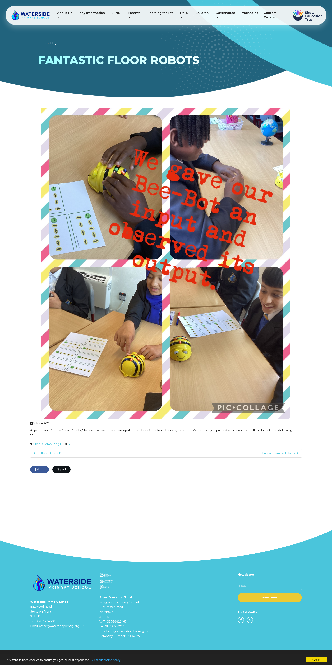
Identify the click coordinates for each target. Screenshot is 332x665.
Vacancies (250, 13)
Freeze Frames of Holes (278, 453)
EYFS (184, 13)
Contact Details (270, 15)
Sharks (38, 444)
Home (43, 43)
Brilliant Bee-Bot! (49, 453)
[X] (250, 620)
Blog (53, 43)
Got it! (316, 659)
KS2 (70, 444)
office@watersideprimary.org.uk (61, 626)
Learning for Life (160, 13)
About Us (64, 13)
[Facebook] (241, 620)
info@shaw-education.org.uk (128, 631)
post (62, 469)
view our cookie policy (106, 660)
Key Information (92, 13)
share (40, 469)
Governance (225, 13)
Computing (51, 444)
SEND (116, 13)
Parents (134, 13)
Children (202, 13)
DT (62, 444)
